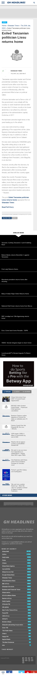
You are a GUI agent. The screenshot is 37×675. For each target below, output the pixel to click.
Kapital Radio (6, 639)
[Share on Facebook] (9, 672)
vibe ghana (5, 607)
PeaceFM (5, 613)
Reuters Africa (6, 598)
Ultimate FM (6, 604)
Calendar (27, 391)
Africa (14, 218)
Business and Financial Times (11, 589)
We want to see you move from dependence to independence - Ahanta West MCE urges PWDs (19, 452)
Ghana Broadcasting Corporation (12, 625)
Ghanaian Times (13, 26)
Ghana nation (6, 592)
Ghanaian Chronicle (8, 586)
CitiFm (4, 554)
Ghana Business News (8, 580)
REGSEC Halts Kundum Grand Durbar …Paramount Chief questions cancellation (19, 408)
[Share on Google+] (34, 672)
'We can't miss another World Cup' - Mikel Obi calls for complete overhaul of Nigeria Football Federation (19, 488)
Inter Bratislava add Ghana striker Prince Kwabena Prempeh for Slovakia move (19, 462)
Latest (17, 391)
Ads (3, 645)
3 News (4, 563)
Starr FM (5, 627)
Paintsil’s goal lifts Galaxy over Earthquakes (19, 470)
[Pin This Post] (28, 672)
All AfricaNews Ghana (9, 595)
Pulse (4, 560)
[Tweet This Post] (21, 672)
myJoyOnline (6, 569)
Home (4, 26)
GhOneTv (5, 619)
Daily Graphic (6, 601)
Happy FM (5, 636)
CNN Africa (5, 616)
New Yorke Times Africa (9, 610)
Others (4, 633)
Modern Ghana (6, 622)
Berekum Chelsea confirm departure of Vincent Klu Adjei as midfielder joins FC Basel (19, 418)
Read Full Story (8, 207)
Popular (8, 391)
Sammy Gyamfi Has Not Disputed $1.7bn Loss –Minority (18, 427)
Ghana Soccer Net (8, 572)
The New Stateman (8, 642)
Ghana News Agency (8, 566)
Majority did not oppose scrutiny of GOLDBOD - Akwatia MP (18, 443)
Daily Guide (5, 557)
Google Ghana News (8, 575)
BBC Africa (5, 583)
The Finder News (7, 630)
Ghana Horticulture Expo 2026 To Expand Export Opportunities (18, 398)
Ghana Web (5, 551)
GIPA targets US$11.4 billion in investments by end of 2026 (18, 435)
